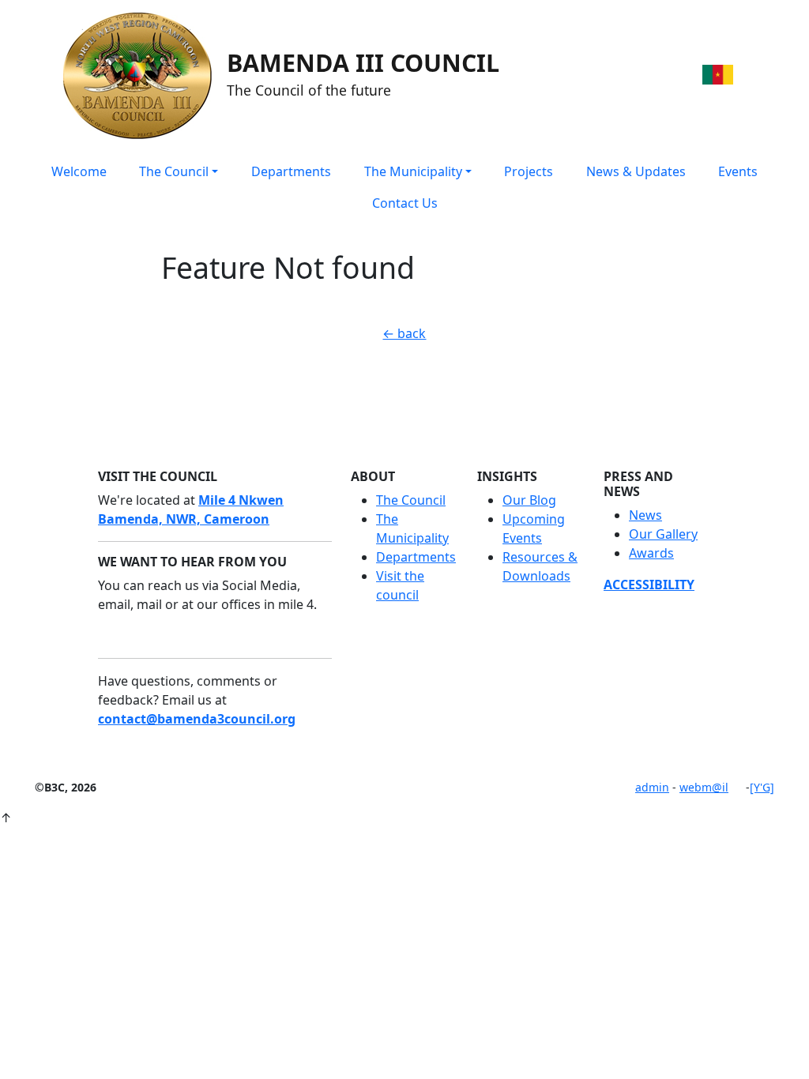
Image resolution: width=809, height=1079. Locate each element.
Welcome (79, 171)
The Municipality (413, 171)
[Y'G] (762, 787)
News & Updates (636, 171)
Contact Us (405, 203)
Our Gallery (663, 534)
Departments (291, 171)
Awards (651, 553)
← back (404, 333)
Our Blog (529, 500)
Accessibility (649, 584)
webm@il (703, 787)
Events (738, 171)
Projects (528, 171)
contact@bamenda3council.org (196, 718)
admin (652, 787)
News (645, 515)
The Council (174, 171)
